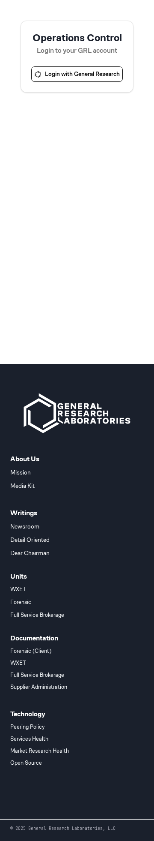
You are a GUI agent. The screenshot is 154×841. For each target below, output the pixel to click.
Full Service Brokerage (37, 615)
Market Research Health (39, 751)
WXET (18, 589)
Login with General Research (82, 74)
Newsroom (24, 526)
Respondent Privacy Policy (39, 801)
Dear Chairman (30, 553)
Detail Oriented (30, 540)
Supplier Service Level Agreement (77, 810)
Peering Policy (27, 727)
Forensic (20, 602)
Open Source (26, 763)
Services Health (29, 739)
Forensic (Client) (30, 651)
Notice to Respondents (118, 801)
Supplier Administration (38, 687)
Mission (20, 472)
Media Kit (22, 486)
